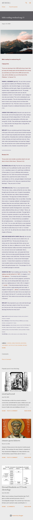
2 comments (11, 506)
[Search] (26, 3)
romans (20, 345)
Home (3, 6)
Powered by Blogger (17, 515)
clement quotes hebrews (11, 440)
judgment (5, 345)
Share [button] (4, 347)
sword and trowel (8, 394)
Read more (27, 410)
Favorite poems (13, 6)
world (25, 345)
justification (12, 345)
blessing (23, 343)
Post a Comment (6, 359)
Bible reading (16, 343)
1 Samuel (9, 343)
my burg (6, 3)
